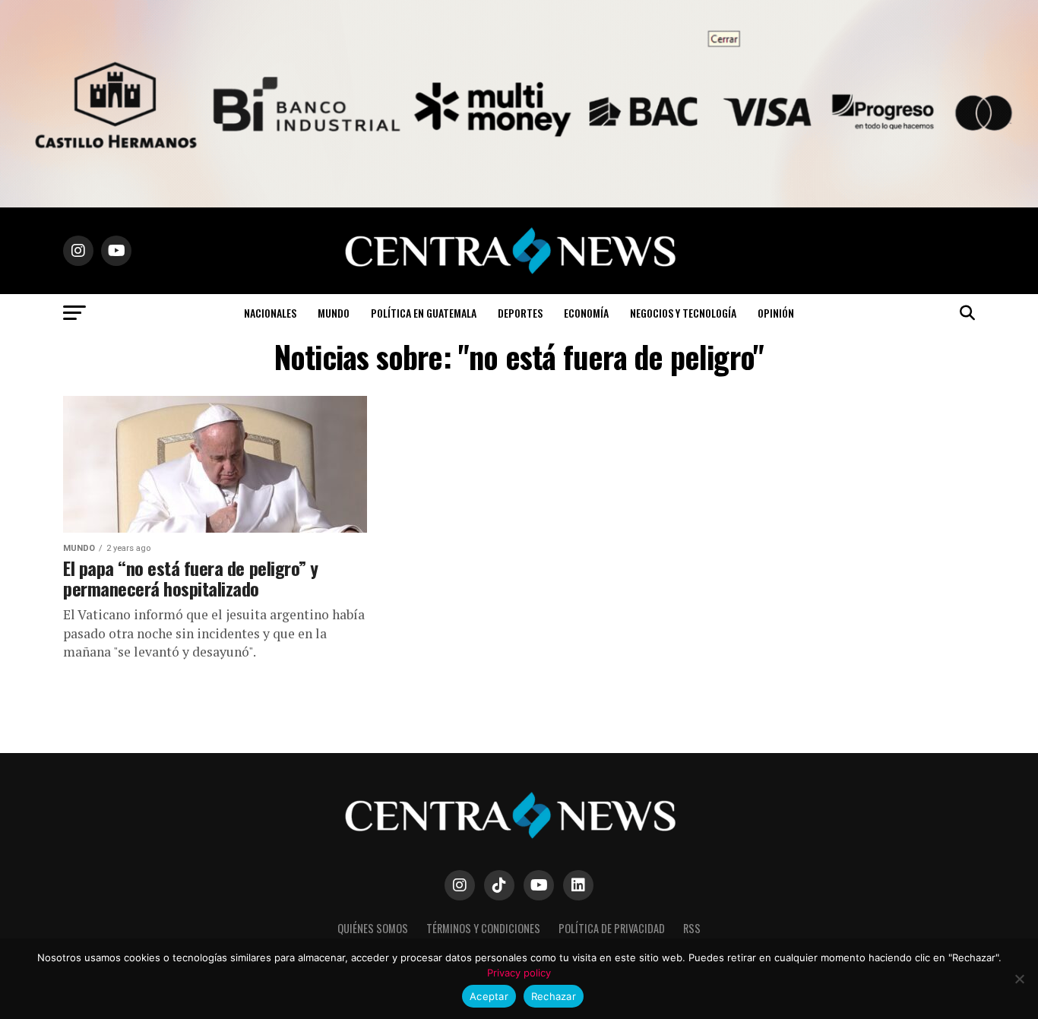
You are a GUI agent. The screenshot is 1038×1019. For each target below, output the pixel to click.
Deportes (520, 313)
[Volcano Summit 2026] (519, 203)
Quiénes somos (372, 928)
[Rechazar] (1019, 978)
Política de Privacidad (612, 928)
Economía (586, 313)
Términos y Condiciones (483, 928)
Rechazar (553, 996)
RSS (692, 928)
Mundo (334, 313)
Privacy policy (519, 973)
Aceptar (489, 996)
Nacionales (270, 313)
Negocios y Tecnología (683, 313)
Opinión (776, 313)
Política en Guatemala (423, 313)
